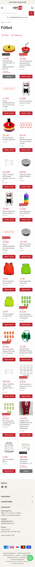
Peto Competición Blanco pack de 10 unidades (26, 386)
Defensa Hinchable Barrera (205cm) (9, 212)
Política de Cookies (8, 555)
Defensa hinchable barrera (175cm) (26, 102)
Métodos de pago (12, 557)
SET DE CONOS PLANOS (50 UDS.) (9, 139)
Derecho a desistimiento (17, 559)
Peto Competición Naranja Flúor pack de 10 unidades (9, 351)
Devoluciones (26, 555)
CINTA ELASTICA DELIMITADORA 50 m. (25, 176)
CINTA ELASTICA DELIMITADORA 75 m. (25, 246)
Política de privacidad (24, 553)
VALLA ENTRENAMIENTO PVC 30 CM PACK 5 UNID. (9, 247)
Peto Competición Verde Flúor (25, 282)
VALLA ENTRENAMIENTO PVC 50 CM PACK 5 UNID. (26, 141)
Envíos (18, 555)
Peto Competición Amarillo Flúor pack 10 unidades (9, 423)
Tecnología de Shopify (17, 563)
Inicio (2, 22)
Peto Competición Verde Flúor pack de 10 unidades (26, 316)
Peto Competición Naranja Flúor (8, 282)
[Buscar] (31, 13)
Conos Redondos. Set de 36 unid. (25, 212)
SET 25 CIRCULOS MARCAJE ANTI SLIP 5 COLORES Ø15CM (26, 64)
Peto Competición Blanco (8, 460)
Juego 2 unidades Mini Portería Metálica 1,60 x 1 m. (8, 387)
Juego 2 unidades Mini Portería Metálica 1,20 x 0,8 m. (9, 177)
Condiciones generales (9, 553)
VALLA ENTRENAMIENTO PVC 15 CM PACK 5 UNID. (9, 104)
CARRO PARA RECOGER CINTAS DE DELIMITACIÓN (26, 351)
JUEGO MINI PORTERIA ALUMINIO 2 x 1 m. (26, 461)
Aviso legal (22, 557)
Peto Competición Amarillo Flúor (8, 315)
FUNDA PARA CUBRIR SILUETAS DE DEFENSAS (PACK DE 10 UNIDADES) (26, 425)
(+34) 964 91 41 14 (7, 521)
